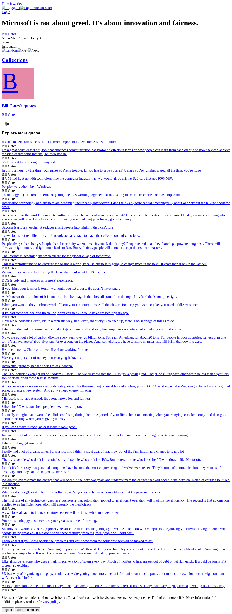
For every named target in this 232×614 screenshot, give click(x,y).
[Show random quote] (10, 50)
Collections (15, 60)
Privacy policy (49, 602)
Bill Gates (9, 34)
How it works (12, 4)
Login (6, 12)
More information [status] (28, 610)
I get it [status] (8, 610)
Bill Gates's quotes (19, 105)
